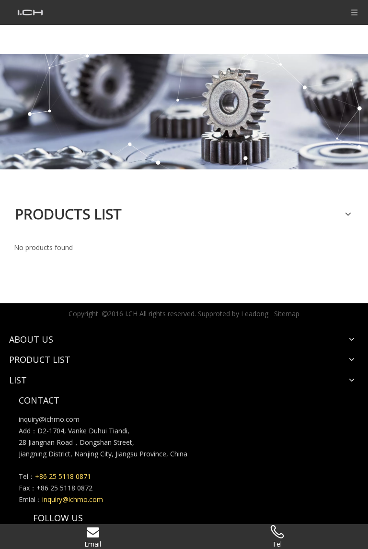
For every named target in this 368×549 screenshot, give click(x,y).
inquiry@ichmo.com (49, 419)
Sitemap (286, 313)
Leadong (254, 313)
